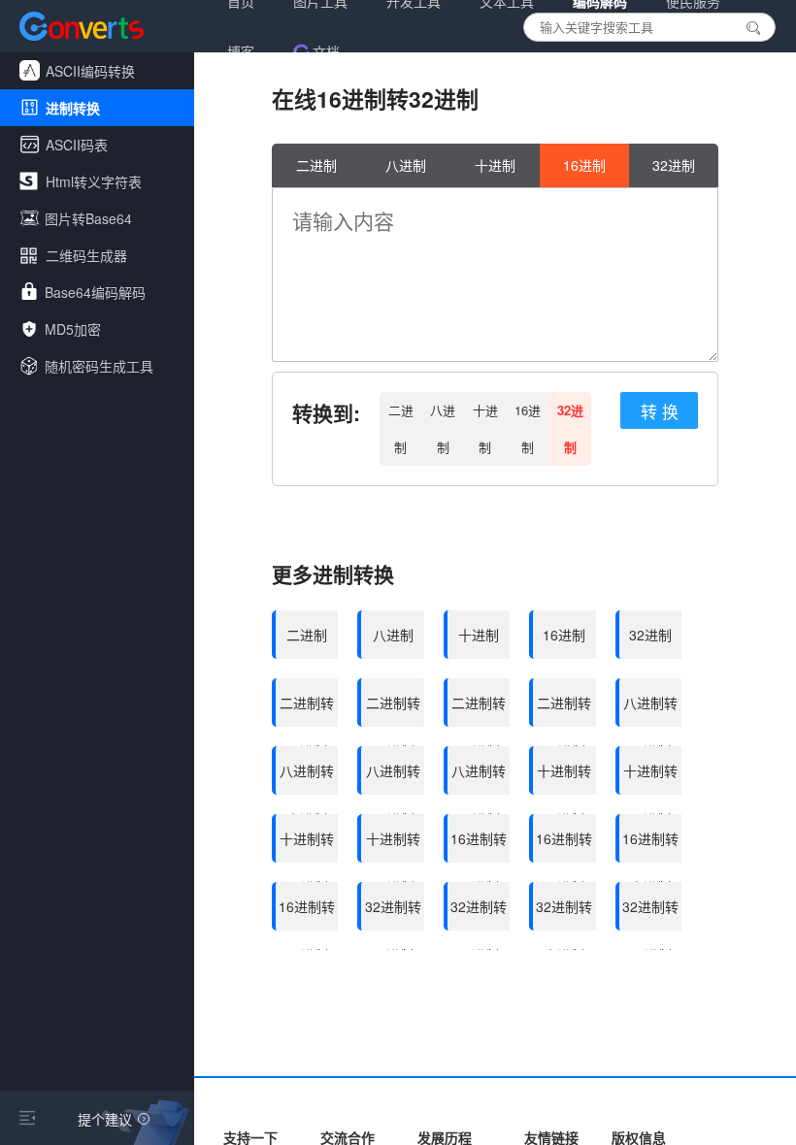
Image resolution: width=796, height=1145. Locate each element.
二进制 (316, 165)
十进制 (495, 165)
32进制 (673, 165)
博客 (240, 51)
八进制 (405, 165)
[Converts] (81, 26)
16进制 (584, 165)
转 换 (660, 411)
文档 (326, 51)
